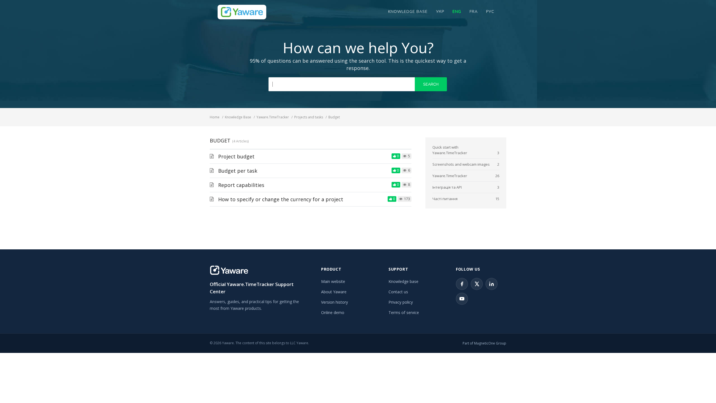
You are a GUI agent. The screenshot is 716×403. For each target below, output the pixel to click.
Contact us (398, 291)
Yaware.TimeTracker (449, 175)
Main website (333, 281)
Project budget (236, 156)
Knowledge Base (408, 11)
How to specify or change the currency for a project (280, 199)
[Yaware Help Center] (242, 12)
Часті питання (445, 198)
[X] (477, 284)
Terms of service (403, 312)
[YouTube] (462, 299)
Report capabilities (241, 185)
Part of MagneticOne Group (484, 343)
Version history (334, 302)
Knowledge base (403, 281)
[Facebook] (462, 284)
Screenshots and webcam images (461, 164)
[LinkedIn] (492, 284)
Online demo (332, 312)
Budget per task (237, 170)
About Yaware (334, 291)
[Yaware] (229, 270)
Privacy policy (400, 302)
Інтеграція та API (447, 187)
